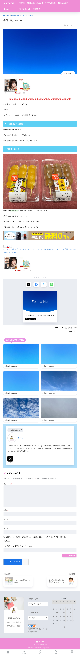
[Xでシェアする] (28, 284)
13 (67, 613)
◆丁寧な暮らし (50, 3)
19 (63, 616)
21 (71, 616)
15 (74, 613)
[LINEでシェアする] (51, 284)
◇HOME (21, 3)
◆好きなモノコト (24, 9)
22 (74, 616)
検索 (56, 653)
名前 (6, 510)
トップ (72, 653)
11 (60, 613)
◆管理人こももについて (34, 3)
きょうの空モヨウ (70, 328)
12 (63, 613)
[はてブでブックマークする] (44, 284)
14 (71, 613)
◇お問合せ (36, 9)
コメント (8, 484)
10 (57, 613)
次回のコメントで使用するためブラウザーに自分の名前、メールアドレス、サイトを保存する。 (36, 537)
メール (7, 519)
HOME (41, 641)
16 (53, 616)
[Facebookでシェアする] (36, 284)
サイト (6, 528)
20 (67, 616)
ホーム (8, 653)
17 (57, 616)
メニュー (24, 653)
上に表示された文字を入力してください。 (19, 546)
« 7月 (63, 627)
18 (60, 616)
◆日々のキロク (63, 3)
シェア (40, 653)
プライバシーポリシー (40, 644)
